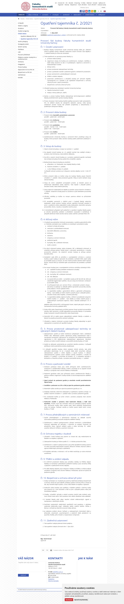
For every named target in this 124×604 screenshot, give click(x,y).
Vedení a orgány (23, 26)
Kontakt (95, 3)
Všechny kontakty (53, 581)
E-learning (77, 3)
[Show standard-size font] (98, 11)
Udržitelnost (21, 75)
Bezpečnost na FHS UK (25, 72)
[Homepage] (18, 19)
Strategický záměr (23, 44)
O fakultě (21, 23)
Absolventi (77, 15)
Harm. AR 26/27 (92, 5)
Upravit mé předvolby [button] (81, 599)
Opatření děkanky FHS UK (28, 36)
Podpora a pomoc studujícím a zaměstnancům (27, 58)
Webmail (89, 3)
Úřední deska (29, 19)
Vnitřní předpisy (23, 41)
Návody (67, 5)
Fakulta (21, 15)
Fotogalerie (21, 64)
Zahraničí (66, 15)
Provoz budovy (22, 67)
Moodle (71, 3)
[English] (104, 11)
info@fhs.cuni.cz (58, 572)
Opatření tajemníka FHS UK (41, 19)
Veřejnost (101, 15)
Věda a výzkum (33, 15)
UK (56, 3)
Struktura (21, 28)
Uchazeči (45, 15)
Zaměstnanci (89, 15)
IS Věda (83, 3)
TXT (47, 550)
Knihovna (21, 62)
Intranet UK (61, 3)
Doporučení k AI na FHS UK (26, 69)
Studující (56, 15)
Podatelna (51, 579)
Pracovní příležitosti (24, 55)
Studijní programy (23, 31)
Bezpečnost (73, 5)
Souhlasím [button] (69, 599)
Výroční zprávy (22, 47)
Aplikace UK (102, 3)
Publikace (21, 49)
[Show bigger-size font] (101, 11)
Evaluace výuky (102, 5)
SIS (66, 3)
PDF (43, 550)
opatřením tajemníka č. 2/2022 (56, 35)
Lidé (19, 52)
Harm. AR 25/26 (82, 5)
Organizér (60, 5)
